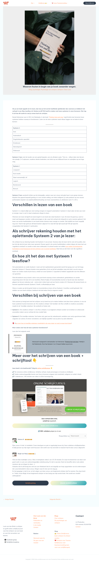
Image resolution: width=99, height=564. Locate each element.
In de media (37, 525)
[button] (34, 3)
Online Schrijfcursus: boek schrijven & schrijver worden (62, 536)
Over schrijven (59, 518)
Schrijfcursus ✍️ (43, 3)
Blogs (56, 516)
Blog (30, 90)
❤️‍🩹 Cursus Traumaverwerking (59, 3)
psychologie (36, 90)
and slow (75, 342)
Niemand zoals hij (39, 538)
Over (32, 3)
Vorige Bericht (8, 499)
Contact (35, 527)
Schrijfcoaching (30, 483)
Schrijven (60, 90)
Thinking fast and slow (56, 117)
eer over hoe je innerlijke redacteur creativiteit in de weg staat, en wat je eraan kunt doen (43, 323)
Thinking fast (69, 342)
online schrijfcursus (43, 368)
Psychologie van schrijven (49, 90)
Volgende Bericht (56, 499)
